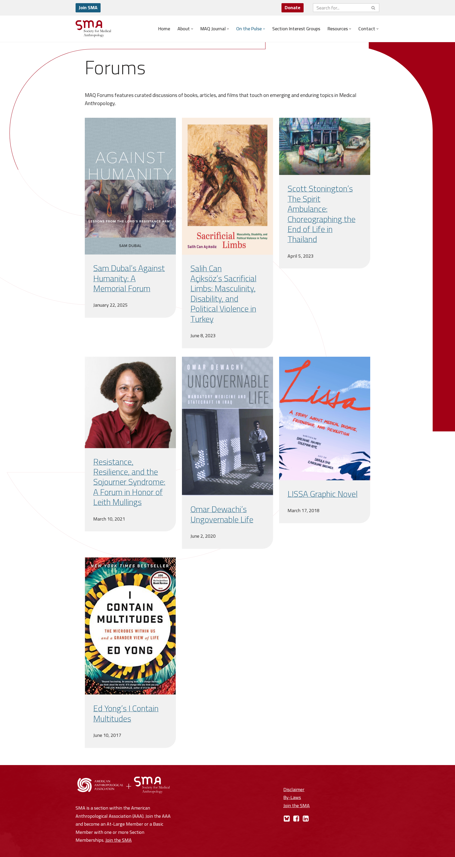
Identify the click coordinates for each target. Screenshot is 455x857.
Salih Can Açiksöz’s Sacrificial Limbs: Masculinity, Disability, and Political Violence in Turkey (223, 293)
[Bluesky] (286, 818)
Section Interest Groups (296, 29)
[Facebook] (296, 818)
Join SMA (88, 7)
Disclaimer (293, 789)
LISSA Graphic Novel (323, 494)
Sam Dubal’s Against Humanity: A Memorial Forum (129, 278)
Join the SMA (118, 840)
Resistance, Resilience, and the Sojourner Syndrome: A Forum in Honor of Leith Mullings (129, 482)
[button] (192, 29)
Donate (292, 7)
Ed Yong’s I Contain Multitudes (126, 713)
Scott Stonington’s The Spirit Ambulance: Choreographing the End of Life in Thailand (321, 213)
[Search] (373, 7)
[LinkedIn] (305, 818)
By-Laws (292, 797)
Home (164, 29)
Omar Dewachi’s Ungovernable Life (221, 514)
